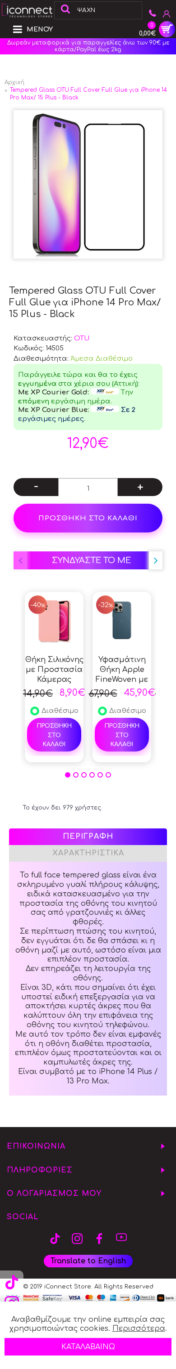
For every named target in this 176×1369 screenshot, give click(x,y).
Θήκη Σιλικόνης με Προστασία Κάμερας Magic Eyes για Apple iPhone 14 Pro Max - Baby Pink (54, 670)
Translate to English (88, 1261)
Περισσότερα (138, 1328)
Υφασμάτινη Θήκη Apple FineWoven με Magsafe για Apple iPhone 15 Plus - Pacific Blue (122, 670)
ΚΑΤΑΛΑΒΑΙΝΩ (88, 1347)
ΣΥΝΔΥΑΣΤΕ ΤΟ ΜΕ (91, 560)
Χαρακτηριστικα (88, 853)
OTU (81, 338)
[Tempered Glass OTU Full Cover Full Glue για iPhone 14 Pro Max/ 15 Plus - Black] (88, 184)
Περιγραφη (88, 836)
